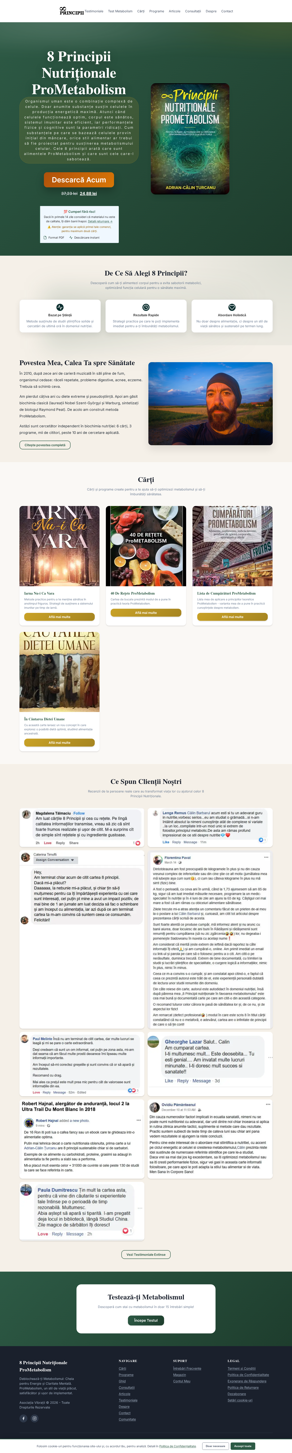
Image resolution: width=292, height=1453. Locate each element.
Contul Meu (181, 1381)
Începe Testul (146, 1320)
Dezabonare (237, 1394)
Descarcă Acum (79, 179)
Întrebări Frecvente (187, 1368)
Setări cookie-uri (240, 1400)
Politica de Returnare (243, 1387)
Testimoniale (94, 11)
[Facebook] (23, 1418)
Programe (156, 11)
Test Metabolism (120, 11)
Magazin (179, 1375)
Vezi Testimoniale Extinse (146, 1255)
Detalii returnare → (100, 221)
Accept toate (242, 1446)
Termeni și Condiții (242, 1368)
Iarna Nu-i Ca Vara (39, 593)
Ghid (122, 1381)
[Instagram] (35, 1418)
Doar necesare (215, 1446)
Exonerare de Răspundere (247, 1381)
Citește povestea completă (45, 445)
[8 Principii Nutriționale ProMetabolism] (72, 11)
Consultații (193, 11)
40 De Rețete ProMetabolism (133, 593)
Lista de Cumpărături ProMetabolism (226, 593)
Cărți (141, 11)
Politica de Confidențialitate (248, 1375)
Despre (211, 11)
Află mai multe (59, 617)
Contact (227, 11)
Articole (174, 11)
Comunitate (127, 1419)
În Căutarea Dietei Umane (44, 719)
